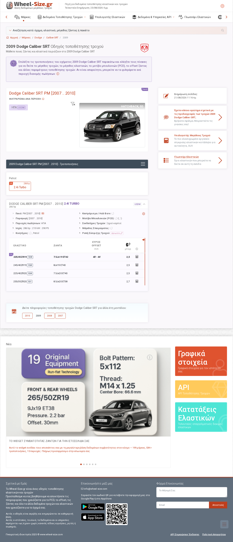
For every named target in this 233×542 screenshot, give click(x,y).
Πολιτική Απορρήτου (214, 534)
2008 (49, 315)
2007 (60, 315)
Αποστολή (218, 505)
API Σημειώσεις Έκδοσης (184, 534)
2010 (27, 315)
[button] (116, 30)
